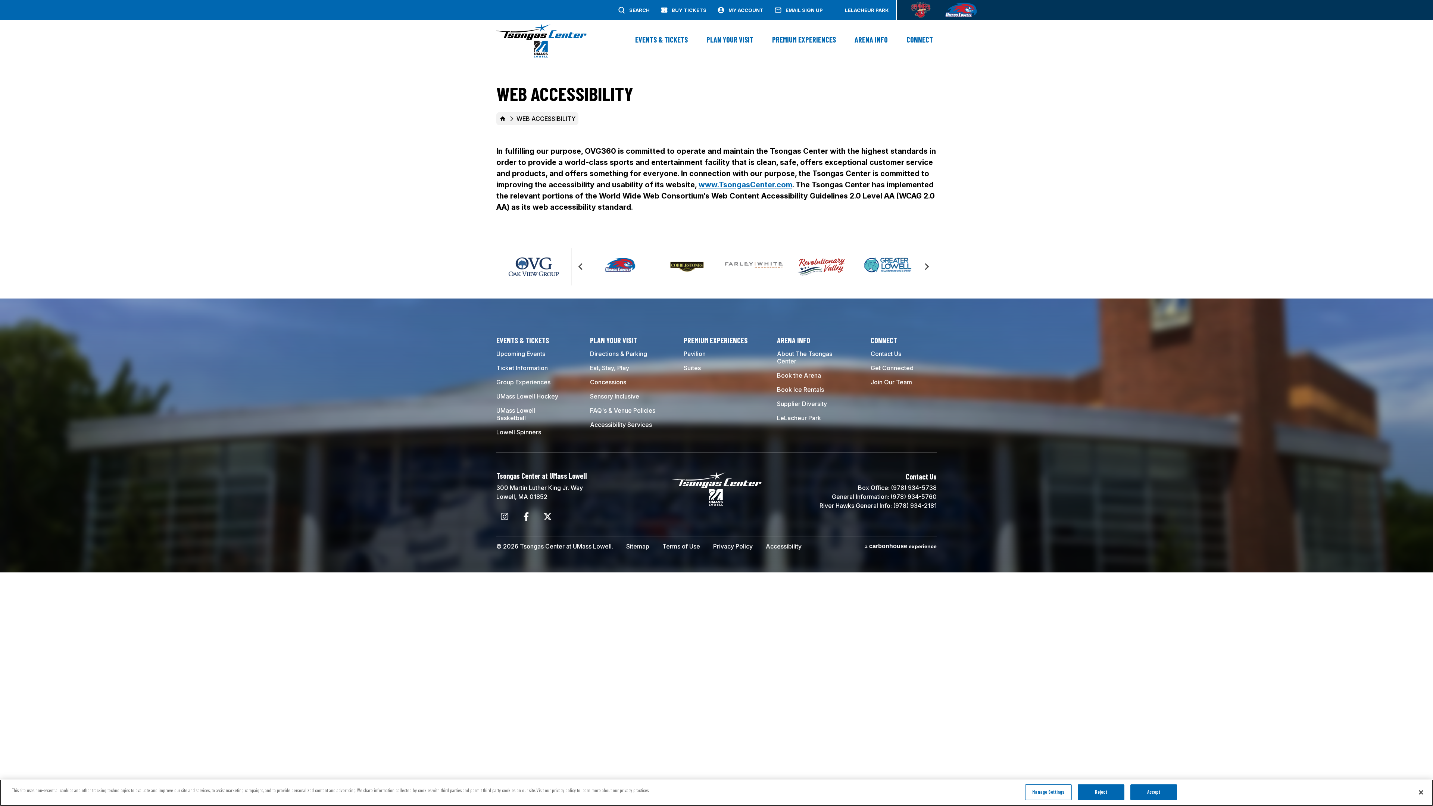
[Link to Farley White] (754, 266)
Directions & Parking (618, 353)
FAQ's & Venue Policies (622, 410)
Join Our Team (891, 382)
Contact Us (886, 353)
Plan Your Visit (729, 39)
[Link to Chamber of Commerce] (888, 266)
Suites (692, 368)
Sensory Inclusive (614, 396)
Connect (919, 39)
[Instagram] (504, 516)
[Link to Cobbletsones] (686, 266)
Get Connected (892, 368)
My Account (746, 10)
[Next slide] (927, 267)
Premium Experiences (804, 39)
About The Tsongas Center (804, 357)
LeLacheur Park (867, 10)
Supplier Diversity (802, 403)
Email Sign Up (804, 10)
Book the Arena (799, 375)
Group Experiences (523, 382)
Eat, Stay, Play (609, 368)
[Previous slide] (581, 267)
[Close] (1421, 792)
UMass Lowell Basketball (515, 414)
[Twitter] (547, 516)
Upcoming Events (520, 353)
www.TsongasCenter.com (745, 184)
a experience (901, 546)
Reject (1101, 792)
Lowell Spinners (518, 432)
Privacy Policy (733, 546)
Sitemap (637, 546)
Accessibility (784, 546)
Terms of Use (681, 546)
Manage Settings (1048, 792)
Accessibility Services (621, 424)
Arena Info (871, 39)
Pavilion (695, 353)
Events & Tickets (661, 39)
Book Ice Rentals (800, 389)
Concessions (608, 382)
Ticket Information (522, 368)
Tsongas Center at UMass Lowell (541, 40)
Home (502, 118)
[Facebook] (526, 516)
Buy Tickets (689, 10)
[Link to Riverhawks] (961, 10)
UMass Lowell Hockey (527, 396)
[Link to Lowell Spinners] (920, 10)
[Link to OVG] (533, 273)
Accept (1153, 792)
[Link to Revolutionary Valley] (821, 266)
